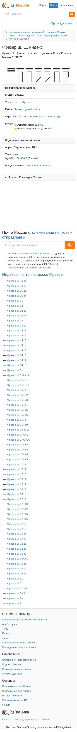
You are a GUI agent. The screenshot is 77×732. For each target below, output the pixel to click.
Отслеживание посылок (21, 267)
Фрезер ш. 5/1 (15, 578)
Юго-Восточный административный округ (37, 116)
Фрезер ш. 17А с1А (18, 439)
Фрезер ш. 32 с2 (16, 523)
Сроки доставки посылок (16, 669)
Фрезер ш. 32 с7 (16, 548)
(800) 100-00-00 (17, 158)
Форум (42, 5)
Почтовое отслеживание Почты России (29, 253)
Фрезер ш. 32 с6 (16, 543)
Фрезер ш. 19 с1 (16, 479)
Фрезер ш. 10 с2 (16, 285)
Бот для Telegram (12, 695)
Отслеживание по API (15, 700)
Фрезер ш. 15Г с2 (17, 394)
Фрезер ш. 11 (15, 300)
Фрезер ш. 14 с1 (16, 330)
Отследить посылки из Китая (19, 647)
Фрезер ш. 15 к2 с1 (18, 429)
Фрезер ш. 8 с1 (16, 598)
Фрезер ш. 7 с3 (16, 593)
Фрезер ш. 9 (14, 603)
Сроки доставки (61, 23)
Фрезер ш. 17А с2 (17, 444)
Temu (5, 628)
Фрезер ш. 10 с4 (16, 295)
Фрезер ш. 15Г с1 (17, 380)
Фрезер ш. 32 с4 (16, 533)
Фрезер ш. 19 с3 (16, 489)
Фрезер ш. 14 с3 (16, 340)
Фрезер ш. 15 (15, 370)
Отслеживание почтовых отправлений (24, 619)
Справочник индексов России (19, 659)
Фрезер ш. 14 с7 (16, 360)
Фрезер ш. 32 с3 (16, 529)
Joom (5, 638)
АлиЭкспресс (10, 624)
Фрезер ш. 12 (15, 305)
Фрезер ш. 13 (15, 320)
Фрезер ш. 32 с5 (16, 538)
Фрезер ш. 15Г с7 (17, 419)
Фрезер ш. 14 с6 (16, 355)
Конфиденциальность (27, 719)
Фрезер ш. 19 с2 (16, 484)
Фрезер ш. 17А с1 (17, 434)
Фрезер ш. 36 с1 (16, 563)
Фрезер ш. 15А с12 (18, 375)
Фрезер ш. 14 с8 (16, 365)
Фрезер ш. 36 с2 (16, 568)
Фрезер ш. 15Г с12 (18, 389)
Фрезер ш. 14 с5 (16, 350)
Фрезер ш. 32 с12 (17, 509)
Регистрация (66, 5)
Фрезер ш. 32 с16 (17, 518)
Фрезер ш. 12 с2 (16, 310)
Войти (53, 5)
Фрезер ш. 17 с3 (16, 474)
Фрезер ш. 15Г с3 (17, 400)
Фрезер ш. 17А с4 (17, 454)
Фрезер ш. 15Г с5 (17, 409)
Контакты (7, 719)
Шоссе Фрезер (22, 102)
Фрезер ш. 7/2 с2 (17, 588)
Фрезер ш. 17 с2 (16, 469)
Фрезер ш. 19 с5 (16, 494)
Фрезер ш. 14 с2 (16, 335)
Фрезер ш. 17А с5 (17, 459)
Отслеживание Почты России (19, 642)
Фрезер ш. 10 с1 (16, 280)
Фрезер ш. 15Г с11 (18, 385)
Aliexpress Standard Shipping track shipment (29, 727)
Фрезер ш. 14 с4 (16, 345)
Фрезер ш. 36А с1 (17, 558)
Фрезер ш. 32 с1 (16, 499)
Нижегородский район (27, 109)
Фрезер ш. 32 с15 (17, 514)
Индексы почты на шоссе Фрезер (32, 274)
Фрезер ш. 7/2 (15, 583)
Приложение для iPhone (16, 686)
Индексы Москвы (12, 664)
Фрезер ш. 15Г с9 (17, 424)
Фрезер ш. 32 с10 (17, 504)
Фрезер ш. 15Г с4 (17, 404)
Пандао (6, 633)
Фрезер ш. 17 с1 (16, 464)
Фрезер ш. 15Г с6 (17, 414)
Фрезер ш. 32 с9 (16, 553)
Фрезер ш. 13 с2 (16, 325)
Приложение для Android (17, 690)
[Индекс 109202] (38, 75)
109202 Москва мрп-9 (37, 165)
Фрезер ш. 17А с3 (17, 449)
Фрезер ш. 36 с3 (16, 573)
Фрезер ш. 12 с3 (16, 315)
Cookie (45, 719)
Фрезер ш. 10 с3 (16, 290)
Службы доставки (12, 673)
